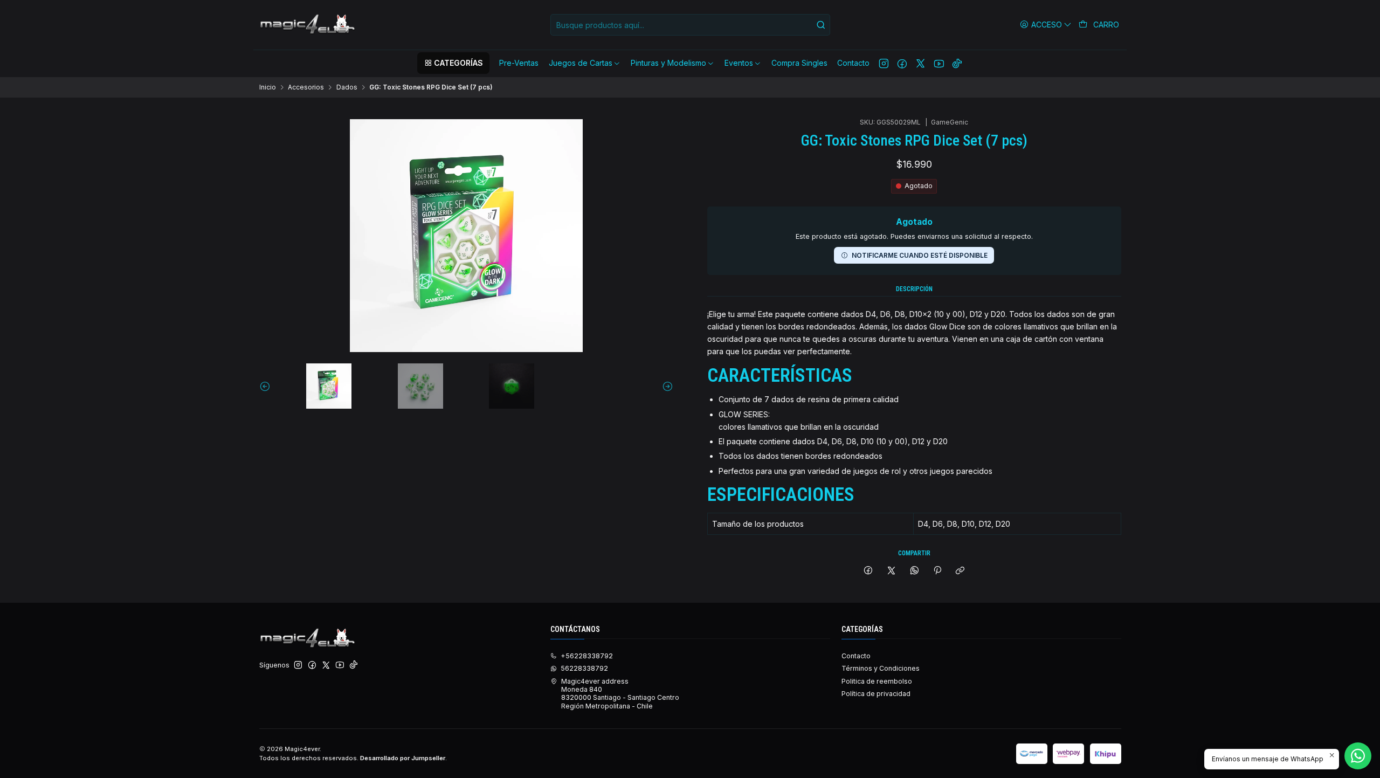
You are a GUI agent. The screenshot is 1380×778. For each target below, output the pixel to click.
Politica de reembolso (876, 681)
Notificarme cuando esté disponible (920, 255)
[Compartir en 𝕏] (892, 571)
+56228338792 (587, 656)
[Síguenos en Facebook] (902, 63)
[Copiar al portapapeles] (960, 571)
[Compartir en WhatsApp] (914, 571)
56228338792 (584, 668)
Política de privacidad (875, 694)
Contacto (856, 656)
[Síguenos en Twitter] (920, 63)
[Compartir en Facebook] (868, 571)
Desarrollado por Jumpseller (402, 758)
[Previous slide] (267, 386)
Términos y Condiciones (880, 668)
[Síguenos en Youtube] (938, 63)
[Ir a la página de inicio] (308, 24)
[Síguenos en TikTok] (957, 63)
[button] (453, 63)
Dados (346, 87)
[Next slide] (665, 386)
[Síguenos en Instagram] (883, 63)
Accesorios (306, 87)
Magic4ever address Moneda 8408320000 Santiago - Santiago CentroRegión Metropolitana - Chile (620, 693)
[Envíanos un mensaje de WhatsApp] (1357, 755)
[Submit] (821, 25)
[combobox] (690, 25)
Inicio (267, 87)
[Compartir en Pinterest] (937, 571)
